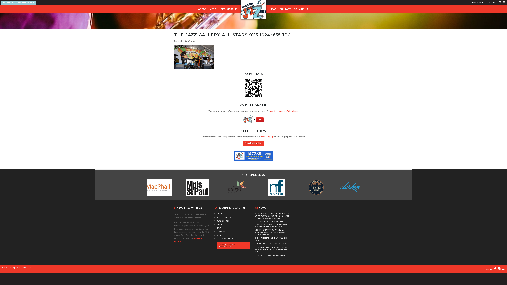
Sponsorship (229, 9)
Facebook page (267, 137)
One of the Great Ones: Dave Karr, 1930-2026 (271, 239)
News (273, 9)
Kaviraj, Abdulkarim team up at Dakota (271, 244)
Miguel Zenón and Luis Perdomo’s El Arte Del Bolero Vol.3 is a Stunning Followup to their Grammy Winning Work (272, 216)
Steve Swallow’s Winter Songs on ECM (271, 255)
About (202, 9)
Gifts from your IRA (225, 239)
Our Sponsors (223, 221)
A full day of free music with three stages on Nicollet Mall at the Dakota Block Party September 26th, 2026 (271, 224)
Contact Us (221, 231)
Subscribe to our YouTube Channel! (284, 111)
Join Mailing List (253, 143)
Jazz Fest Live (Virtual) (226, 217)
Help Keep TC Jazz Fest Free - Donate (18, 2)
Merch (214, 9)
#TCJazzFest (490, 2)
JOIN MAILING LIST (477, 2)
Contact (285, 9)
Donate (299, 9)
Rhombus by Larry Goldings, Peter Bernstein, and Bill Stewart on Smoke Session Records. (271, 232)
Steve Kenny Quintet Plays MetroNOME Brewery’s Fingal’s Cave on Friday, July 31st (271, 249)
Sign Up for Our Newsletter (227, 245)
